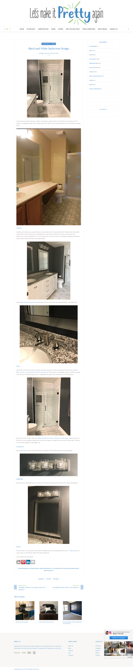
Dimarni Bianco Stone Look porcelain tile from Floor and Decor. (47, 371)
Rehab (53, 43)
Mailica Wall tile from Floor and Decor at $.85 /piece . (53, 438)
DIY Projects (46, 43)
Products (70, 650)
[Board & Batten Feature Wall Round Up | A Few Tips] (72, 610)
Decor (91, 54)
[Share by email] (33, 562)
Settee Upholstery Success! (46, 622)
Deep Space (73, 551)
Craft (91, 50)
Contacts (70, 655)
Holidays (91, 71)
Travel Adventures (94, 89)
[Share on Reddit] (18, 562)
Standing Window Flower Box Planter (66, 587)
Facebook (41, 579)
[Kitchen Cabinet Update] (25, 610)
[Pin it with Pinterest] (23, 562)
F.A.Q (69, 653)
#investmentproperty (46, 568)
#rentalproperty (49, 570)
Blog (69, 648)
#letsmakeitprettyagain (60, 568)
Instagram (98, 648)
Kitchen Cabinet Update (22, 622)
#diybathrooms (34, 568)
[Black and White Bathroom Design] (48, 88)
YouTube (97, 655)
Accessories (93, 46)
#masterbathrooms (73, 568)
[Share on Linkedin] (28, 562)
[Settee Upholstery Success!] (48, 610)
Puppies (91, 80)
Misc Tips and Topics (95, 76)
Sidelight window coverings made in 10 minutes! (32, 588)
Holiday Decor (93, 67)
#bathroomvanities (23, 568)
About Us (70, 646)
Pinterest (56, 579)
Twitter (48, 579)
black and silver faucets (27, 302)
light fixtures (23, 451)
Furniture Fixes (93, 63)
